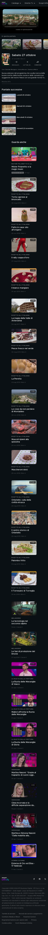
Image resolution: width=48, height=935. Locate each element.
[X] (45, 879)
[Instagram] (40, 879)
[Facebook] (34, 879)
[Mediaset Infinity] (4, 3)
